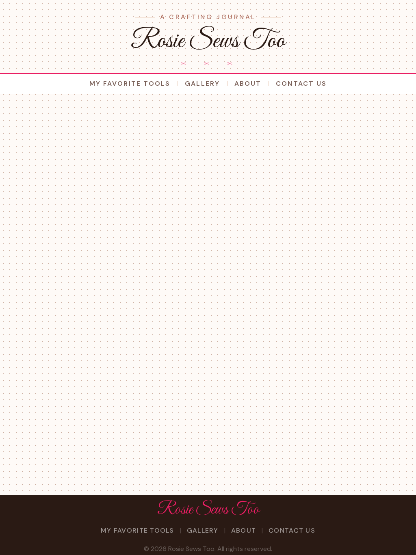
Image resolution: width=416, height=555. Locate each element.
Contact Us (301, 83)
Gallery (202, 83)
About (247, 83)
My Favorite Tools (129, 83)
